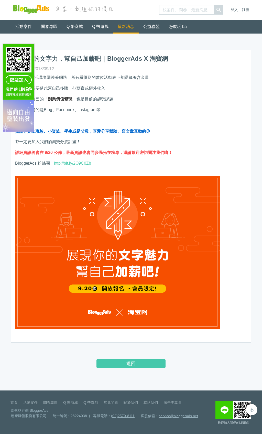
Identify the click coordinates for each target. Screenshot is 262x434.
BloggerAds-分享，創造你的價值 (31, 9)
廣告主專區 (172, 402)
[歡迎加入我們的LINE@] (233, 410)
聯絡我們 (151, 402)
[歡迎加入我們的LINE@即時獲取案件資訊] (18, 71)
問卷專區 (49, 26)
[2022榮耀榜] (18, 115)
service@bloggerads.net (178, 416)
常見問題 (111, 402)
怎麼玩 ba (178, 26)
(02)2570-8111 (123, 416)
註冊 (245, 10)
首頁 (14, 402)
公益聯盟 (151, 26)
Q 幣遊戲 (100, 26)
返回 (131, 363)
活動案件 (23, 26)
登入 (234, 10)
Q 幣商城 (75, 26)
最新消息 (126, 26)
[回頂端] (251, 409)
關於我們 (131, 402)
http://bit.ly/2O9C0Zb (72, 163)
